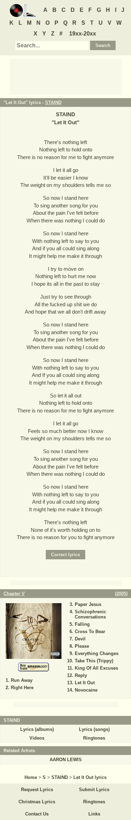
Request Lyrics (37, 789)
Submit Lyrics (94, 789)
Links (94, 814)
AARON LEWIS (66, 759)
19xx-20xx (82, 34)
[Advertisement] (66, 76)
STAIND (53, 102)
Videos (36, 738)
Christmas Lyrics (37, 801)
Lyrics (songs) (94, 729)
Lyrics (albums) (37, 729)
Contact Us (37, 814)
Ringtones (94, 738)
